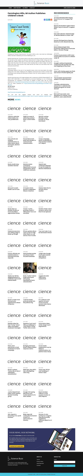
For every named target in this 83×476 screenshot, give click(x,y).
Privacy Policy (40, 461)
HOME (10, 8)
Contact (39, 465)
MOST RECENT (17, 8)
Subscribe (64, 465)
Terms (38, 459)
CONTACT (32, 8)
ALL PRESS (25, 8)
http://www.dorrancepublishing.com (16, 92)
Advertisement (40, 463)
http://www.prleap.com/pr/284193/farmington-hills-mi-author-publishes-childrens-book (29, 96)
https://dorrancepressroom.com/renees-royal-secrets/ (28, 82)
